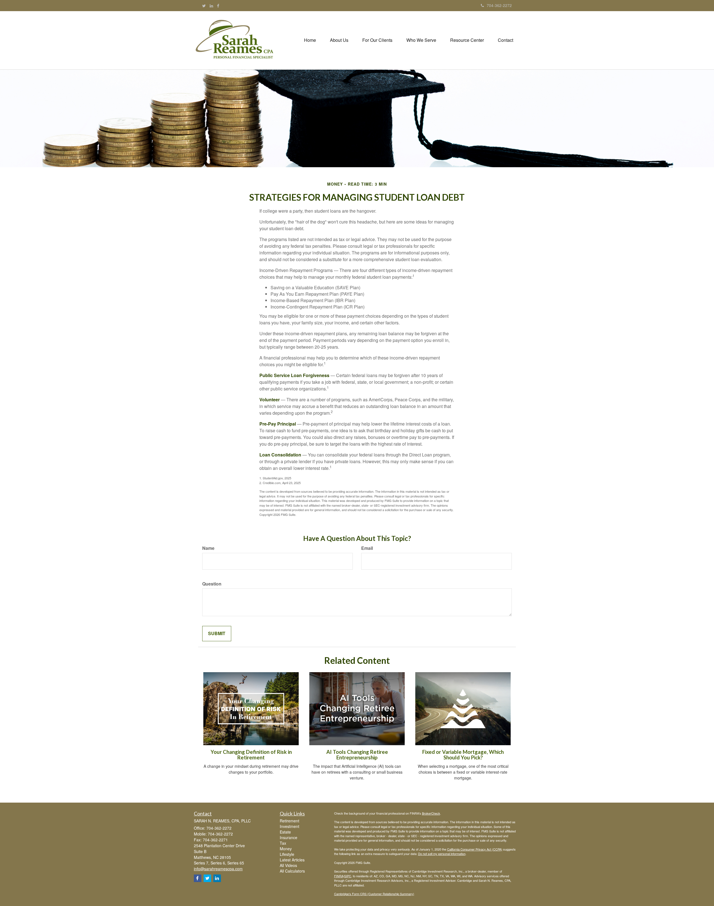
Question (211, 584)
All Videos (288, 865)
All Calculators (292, 871)
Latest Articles (292, 860)
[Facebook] (218, 5)
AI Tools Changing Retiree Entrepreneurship (357, 755)
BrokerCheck (431, 813)
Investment (289, 826)
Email (367, 548)
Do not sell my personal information (441, 853)
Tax (283, 843)
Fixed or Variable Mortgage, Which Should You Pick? (463, 755)
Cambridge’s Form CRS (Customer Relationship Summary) (374, 894)
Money (286, 848)
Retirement (289, 821)
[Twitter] (204, 5)
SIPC (347, 876)
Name (208, 548)
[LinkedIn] (211, 5)
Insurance (288, 837)
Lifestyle (287, 854)
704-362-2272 (499, 5)
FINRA (338, 876)
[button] (339, 40)
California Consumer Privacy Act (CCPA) (474, 849)
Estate (285, 832)
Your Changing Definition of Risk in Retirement (251, 755)
